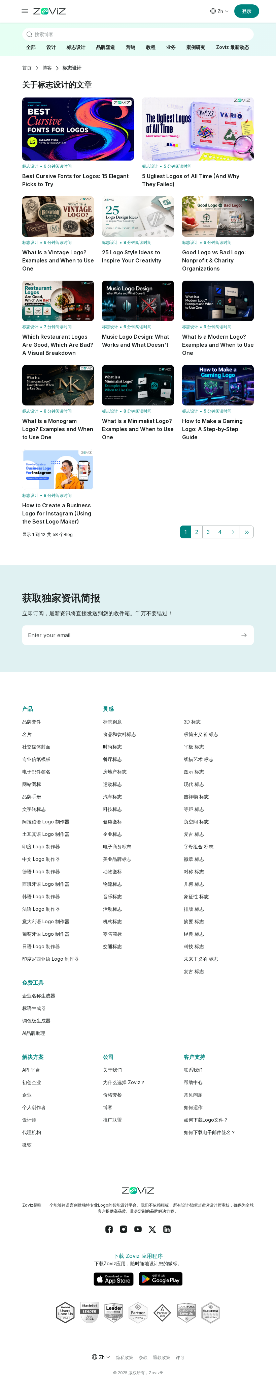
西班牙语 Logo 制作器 (45, 884)
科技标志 (112, 809)
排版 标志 (194, 909)
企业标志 (112, 834)
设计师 (29, 1120)
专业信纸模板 (36, 759)
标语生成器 (34, 1008)
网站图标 (31, 784)
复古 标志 (194, 834)
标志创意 (112, 722)
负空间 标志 (196, 821)
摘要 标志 (194, 921)
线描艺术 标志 (198, 759)
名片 (27, 734)
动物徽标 (112, 871)
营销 (130, 47)
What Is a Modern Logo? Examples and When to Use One (218, 344)
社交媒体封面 (36, 747)
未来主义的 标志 (201, 959)
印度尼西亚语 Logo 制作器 (50, 959)
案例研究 (195, 47)
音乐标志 (112, 896)
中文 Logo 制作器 (41, 859)
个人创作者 (34, 1107)
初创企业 (31, 1082)
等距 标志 (194, 809)
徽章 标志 (194, 859)
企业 (27, 1095)
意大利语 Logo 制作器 (45, 921)
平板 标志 (194, 747)
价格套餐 (112, 1095)
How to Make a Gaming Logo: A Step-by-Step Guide (212, 429)
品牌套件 (31, 722)
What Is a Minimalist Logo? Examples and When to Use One (138, 429)
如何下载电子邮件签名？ (210, 1132)
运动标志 (112, 784)
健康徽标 (112, 821)
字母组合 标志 (198, 846)
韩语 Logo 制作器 (41, 896)
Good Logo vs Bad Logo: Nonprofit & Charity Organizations (214, 260)
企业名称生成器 (38, 995)
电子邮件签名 (36, 771)
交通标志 (112, 946)
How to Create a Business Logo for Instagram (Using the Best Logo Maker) (56, 513)
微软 (27, 1145)
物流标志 (112, 884)
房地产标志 (115, 771)
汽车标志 (112, 796)
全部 (31, 47)
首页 (27, 67)
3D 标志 (192, 722)
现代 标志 (194, 784)
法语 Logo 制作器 (41, 909)
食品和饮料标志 (119, 734)
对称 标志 (194, 871)
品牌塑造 (105, 47)
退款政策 (161, 1357)
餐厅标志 (112, 759)
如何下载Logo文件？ (206, 1120)
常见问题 (193, 1095)
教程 (151, 47)
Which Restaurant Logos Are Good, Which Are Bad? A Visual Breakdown (57, 344)
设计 (51, 47)
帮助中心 (193, 1082)
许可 (180, 1357)
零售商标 (112, 934)
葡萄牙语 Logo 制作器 (45, 934)
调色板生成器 (36, 1020)
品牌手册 (31, 796)
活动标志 (112, 909)
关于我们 (112, 1070)
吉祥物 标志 (196, 796)
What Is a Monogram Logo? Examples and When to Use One (57, 429)
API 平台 (31, 1070)
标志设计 (76, 47)
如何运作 (193, 1107)
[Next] (233, 532)
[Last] (247, 532)
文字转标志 (34, 809)
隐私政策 (124, 1357)
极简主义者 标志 (201, 734)
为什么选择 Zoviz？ (124, 1082)
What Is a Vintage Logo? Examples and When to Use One (58, 260)
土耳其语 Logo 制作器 (45, 834)
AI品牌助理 (33, 1033)
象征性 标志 (196, 896)
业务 (171, 47)
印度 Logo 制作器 (41, 846)
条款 (143, 1357)
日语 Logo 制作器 (41, 946)
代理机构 (31, 1132)
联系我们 (193, 1070)
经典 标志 (194, 934)
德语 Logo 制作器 (41, 871)
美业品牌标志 (117, 859)
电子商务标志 (117, 846)
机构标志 (112, 921)
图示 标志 (194, 771)
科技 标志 (194, 946)
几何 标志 (194, 884)
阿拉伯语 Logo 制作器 (45, 821)
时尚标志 (112, 747)
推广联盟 (112, 1120)
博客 (47, 67)
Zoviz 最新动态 (232, 47)
